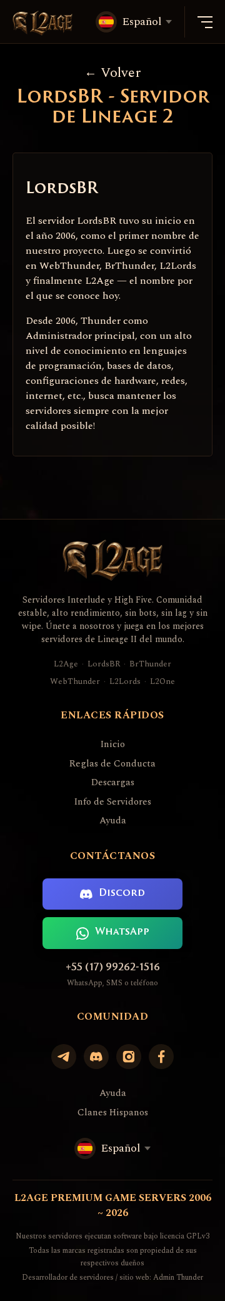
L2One (162, 682)
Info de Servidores (112, 802)
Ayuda (112, 821)
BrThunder (150, 664)
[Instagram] (128, 1056)
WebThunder (75, 682)
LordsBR (104, 664)
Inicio (112, 744)
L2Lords (125, 682)
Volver (121, 73)
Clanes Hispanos (113, 1113)
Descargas (112, 783)
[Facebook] (161, 1056)
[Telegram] (63, 1056)
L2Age (66, 664)
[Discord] (96, 1056)
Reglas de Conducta (112, 764)
